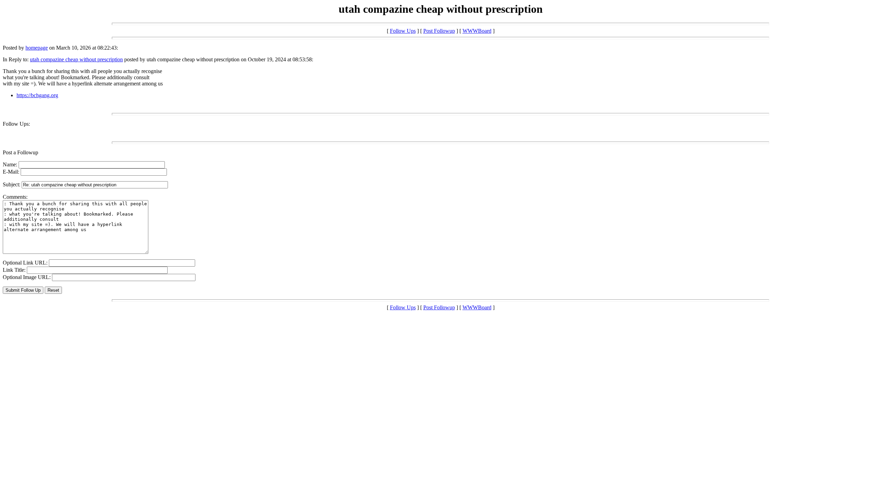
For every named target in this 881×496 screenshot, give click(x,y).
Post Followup (439, 31)
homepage (36, 48)
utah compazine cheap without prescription (76, 59)
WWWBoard (477, 31)
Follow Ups (403, 31)
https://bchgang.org (37, 95)
